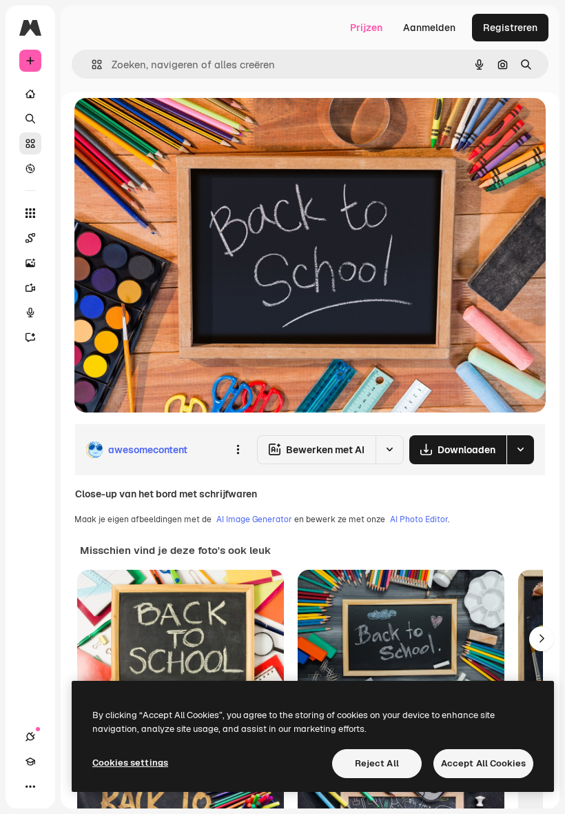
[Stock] (30, 143)
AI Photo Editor (419, 519)
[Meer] (30, 786)
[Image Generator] (30, 263)
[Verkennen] (30, 168)
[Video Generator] (30, 288)
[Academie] (30, 762)
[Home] (30, 94)
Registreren (510, 27)
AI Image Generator (254, 519)
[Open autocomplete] (91, 64)
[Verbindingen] (30, 737)
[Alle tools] (30, 213)
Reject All (377, 763)
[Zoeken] (30, 119)
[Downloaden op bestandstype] (520, 449)
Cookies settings (130, 762)
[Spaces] (30, 238)
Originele (165, 123)
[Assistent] (30, 337)
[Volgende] (541, 639)
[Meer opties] (237, 450)
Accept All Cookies (483, 763)
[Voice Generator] (30, 312)
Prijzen (366, 27)
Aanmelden (429, 27)
